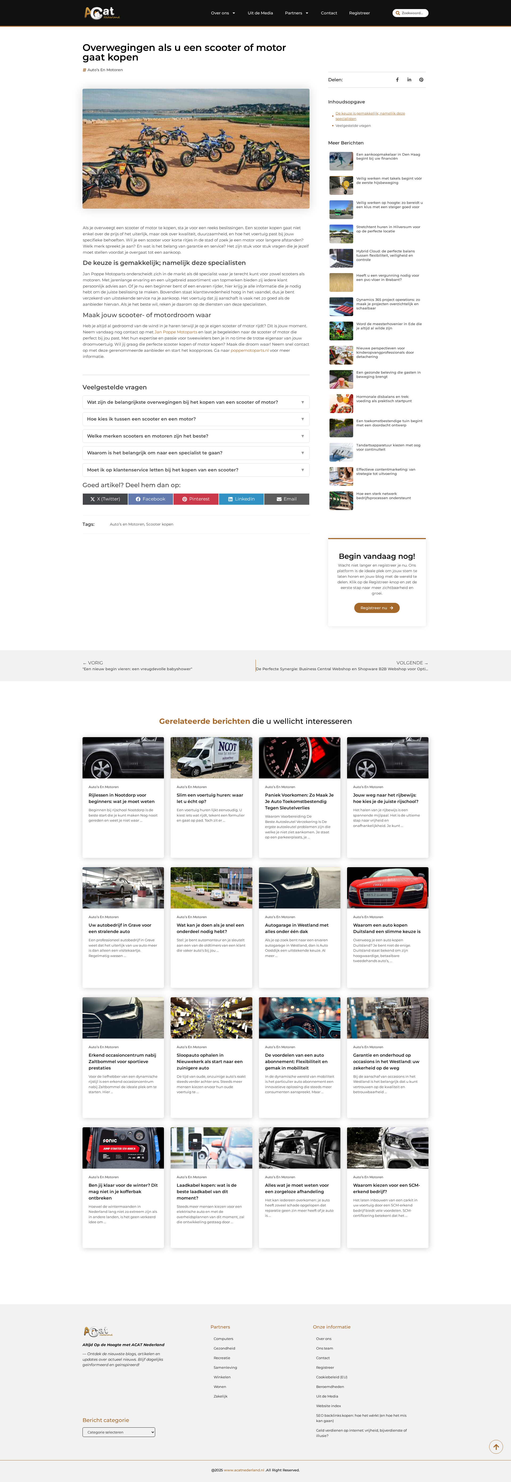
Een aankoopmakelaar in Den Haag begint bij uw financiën (388, 156)
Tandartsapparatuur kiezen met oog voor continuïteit (388, 447)
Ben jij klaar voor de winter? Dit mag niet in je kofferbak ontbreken (123, 1192)
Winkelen (222, 1377)
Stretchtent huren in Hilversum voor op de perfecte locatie (388, 229)
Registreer (359, 12)
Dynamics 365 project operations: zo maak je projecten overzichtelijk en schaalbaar (388, 303)
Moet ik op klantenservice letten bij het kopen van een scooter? (196, 470)
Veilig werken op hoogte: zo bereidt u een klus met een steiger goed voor (389, 204)
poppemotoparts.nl (250, 350)
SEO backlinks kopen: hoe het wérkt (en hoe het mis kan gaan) (361, 1418)
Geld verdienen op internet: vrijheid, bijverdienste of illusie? (361, 1433)
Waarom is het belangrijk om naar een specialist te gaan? (196, 452)
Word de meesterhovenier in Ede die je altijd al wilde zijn (389, 326)
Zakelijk (221, 1396)
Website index (328, 1406)
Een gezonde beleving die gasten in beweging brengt (388, 374)
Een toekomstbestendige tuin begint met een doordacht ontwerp (389, 423)
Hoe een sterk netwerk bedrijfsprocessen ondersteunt (383, 495)
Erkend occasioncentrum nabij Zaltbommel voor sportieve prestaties (122, 1062)
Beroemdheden (330, 1386)
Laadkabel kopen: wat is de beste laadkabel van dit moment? (207, 1192)
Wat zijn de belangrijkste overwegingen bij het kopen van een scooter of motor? (196, 402)
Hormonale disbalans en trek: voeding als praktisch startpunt (384, 398)
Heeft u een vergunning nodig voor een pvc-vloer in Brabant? (387, 277)
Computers (223, 1338)
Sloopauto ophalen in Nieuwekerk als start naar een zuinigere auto (210, 1062)
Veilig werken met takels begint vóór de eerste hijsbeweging (389, 180)
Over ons (220, 12)
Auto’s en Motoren (105, 69)
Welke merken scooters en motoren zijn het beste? (196, 436)
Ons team (324, 1348)
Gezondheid (224, 1348)
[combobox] (410, 13)
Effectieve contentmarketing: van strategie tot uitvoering (385, 471)
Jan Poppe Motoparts (176, 331)
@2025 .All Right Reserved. (255, 1470)
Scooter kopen (159, 524)
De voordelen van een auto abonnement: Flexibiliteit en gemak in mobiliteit (296, 1062)
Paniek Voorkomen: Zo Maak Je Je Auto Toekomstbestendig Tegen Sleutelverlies (299, 801)
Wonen (220, 1386)
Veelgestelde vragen (353, 125)
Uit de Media (260, 12)
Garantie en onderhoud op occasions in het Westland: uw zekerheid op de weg (386, 1062)
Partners (293, 12)
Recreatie (222, 1358)
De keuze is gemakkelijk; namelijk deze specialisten (370, 116)
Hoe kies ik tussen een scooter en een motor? (196, 419)
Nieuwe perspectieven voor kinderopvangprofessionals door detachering (385, 352)
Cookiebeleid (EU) (331, 1377)
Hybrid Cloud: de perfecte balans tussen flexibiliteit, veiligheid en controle (385, 255)
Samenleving (225, 1367)
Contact (329, 12)
